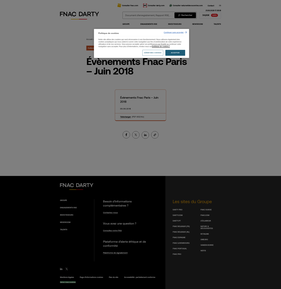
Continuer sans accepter (174, 32)
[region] (141, 43)
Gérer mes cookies (153, 53)
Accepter (175, 53)
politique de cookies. (160, 46)
